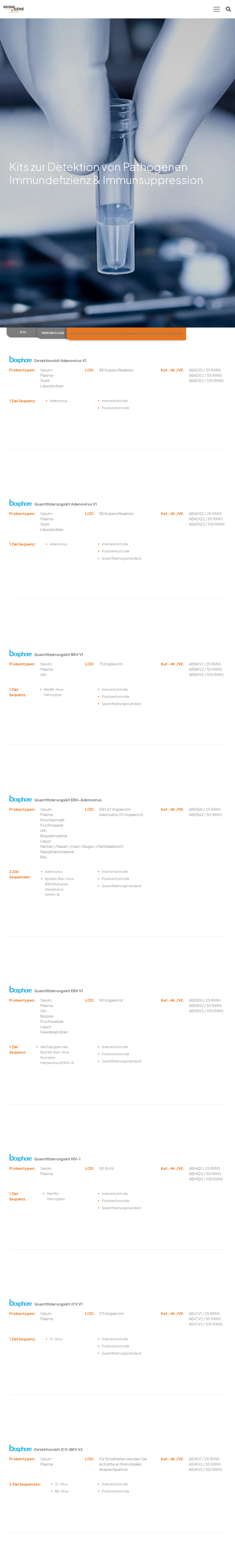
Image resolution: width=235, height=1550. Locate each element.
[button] (216, 9)
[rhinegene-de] (14, 9)
